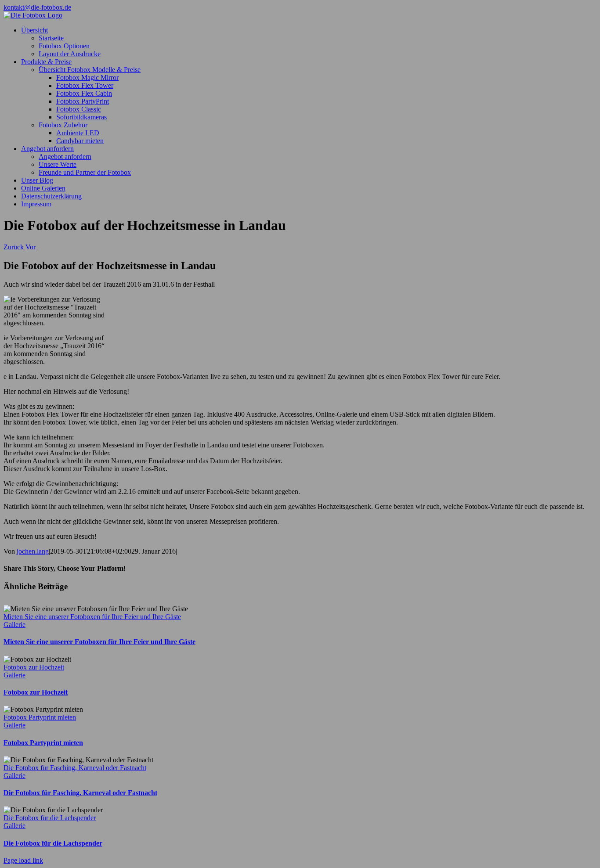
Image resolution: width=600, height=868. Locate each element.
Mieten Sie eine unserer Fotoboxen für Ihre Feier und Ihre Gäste (92, 616)
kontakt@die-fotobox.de (37, 7)
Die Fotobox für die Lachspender (50, 817)
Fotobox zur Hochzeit (34, 667)
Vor (30, 247)
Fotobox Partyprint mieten (40, 717)
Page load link (23, 860)
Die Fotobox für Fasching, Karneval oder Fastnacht (75, 767)
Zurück (14, 247)
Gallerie (14, 624)
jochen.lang (33, 551)
